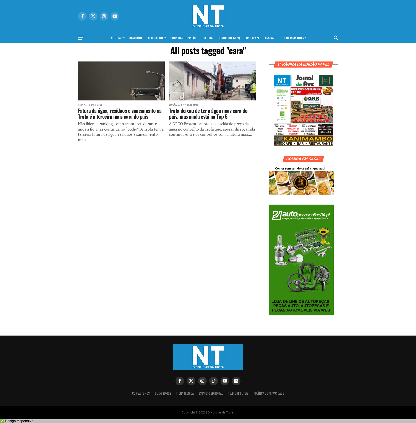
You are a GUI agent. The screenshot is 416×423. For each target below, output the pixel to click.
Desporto (135, 38)
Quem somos (163, 393)
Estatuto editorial (211, 393)
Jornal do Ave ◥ (229, 38)
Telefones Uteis (238, 393)
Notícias (116, 38)
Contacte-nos (141, 393)
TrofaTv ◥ (252, 38)
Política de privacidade (269, 393)
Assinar (270, 38)
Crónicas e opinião (183, 38)
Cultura (207, 38)
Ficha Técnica (185, 393)
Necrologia (155, 38)
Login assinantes (292, 38)
